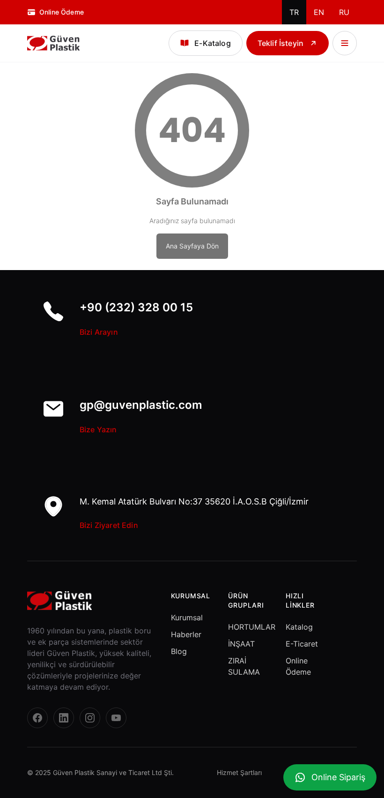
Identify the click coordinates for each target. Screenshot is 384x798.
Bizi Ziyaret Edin (109, 525)
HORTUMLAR (249, 627)
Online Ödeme (298, 666)
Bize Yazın (98, 429)
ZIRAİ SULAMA (244, 666)
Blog (179, 651)
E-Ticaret (302, 643)
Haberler (186, 634)
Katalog (299, 627)
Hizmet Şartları (239, 772)
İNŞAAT (241, 643)
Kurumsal (187, 617)
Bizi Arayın (99, 332)
